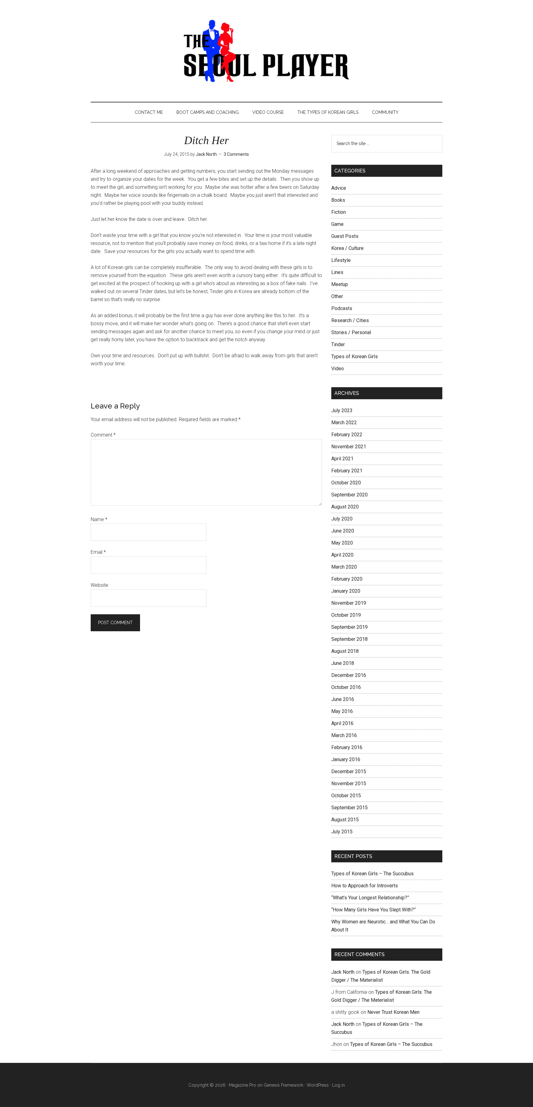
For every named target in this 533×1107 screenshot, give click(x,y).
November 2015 (348, 783)
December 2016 (348, 675)
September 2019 (349, 627)
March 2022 (344, 422)
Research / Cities (350, 320)
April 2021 (342, 459)
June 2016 (342, 699)
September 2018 (349, 639)
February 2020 (346, 579)
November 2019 (348, 603)
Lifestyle (341, 260)
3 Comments (236, 154)
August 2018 (345, 651)
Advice (338, 188)
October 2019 (346, 615)
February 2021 (346, 471)
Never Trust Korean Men (393, 1012)
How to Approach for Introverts (364, 886)
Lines (337, 272)
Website (99, 585)
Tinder (338, 344)
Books (338, 200)
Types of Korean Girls (354, 356)
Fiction (338, 212)
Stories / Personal (351, 332)
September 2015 (349, 808)
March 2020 (344, 567)
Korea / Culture (347, 248)
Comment (103, 435)
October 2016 (346, 687)
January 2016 (345, 759)
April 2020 (342, 555)
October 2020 (346, 483)
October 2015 (346, 795)
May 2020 (342, 543)
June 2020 (342, 531)
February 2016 (346, 747)
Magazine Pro (242, 1085)
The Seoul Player (266, 50)
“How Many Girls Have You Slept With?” (373, 910)
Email (98, 552)
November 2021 (348, 447)
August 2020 (345, 507)
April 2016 (342, 723)
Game (337, 224)
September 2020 (349, 495)
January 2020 (345, 591)
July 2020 (342, 519)
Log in (338, 1085)
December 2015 (348, 771)
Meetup (339, 284)
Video (337, 368)
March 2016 (344, 735)
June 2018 (342, 663)
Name (99, 519)
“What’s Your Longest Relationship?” (370, 898)
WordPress (318, 1085)
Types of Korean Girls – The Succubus (372, 874)
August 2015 (345, 820)
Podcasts (341, 308)
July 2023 (342, 410)
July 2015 (342, 832)
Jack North (342, 972)
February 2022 (346, 434)
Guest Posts (344, 236)
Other (337, 296)
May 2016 (342, 711)
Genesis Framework (283, 1085)
